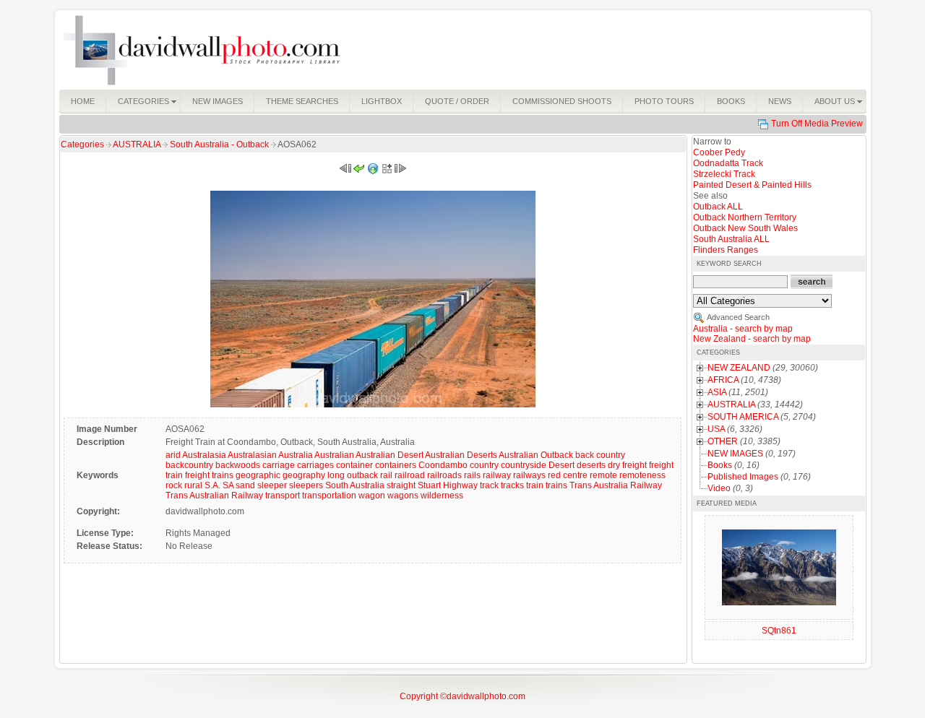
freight (634, 465)
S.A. (212, 485)
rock (173, 485)
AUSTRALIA (138, 144)
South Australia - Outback (220, 144)
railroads (444, 475)
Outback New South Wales (745, 228)
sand (245, 485)
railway (497, 475)
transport (282, 495)
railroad (410, 475)
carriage (278, 465)
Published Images (742, 477)
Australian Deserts (461, 455)
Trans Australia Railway (615, 485)
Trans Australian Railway (214, 495)
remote (603, 475)
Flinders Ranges (725, 250)
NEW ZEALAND (738, 368)
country (484, 465)
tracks (512, 485)
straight (401, 485)
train (534, 485)
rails (472, 475)
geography (304, 475)
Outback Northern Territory (744, 217)
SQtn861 (779, 631)
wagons (402, 495)
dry (614, 465)
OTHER (722, 441)
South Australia (354, 485)
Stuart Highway (448, 485)
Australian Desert (389, 455)
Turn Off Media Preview (817, 123)
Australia (295, 455)
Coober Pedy (719, 152)
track (489, 485)
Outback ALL (718, 207)
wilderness (442, 495)
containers (395, 465)
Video (719, 488)
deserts (591, 465)
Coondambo (443, 465)
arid (173, 455)
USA (716, 429)
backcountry (189, 465)
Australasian (252, 455)
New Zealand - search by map (752, 339)
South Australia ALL (731, 239)
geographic (258, 475)
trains (556, 485)
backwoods (237, 465)
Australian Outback (536, 455)
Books (719, 465)
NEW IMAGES (735, 454)
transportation (329, 495)
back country (600, 455)
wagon (371, 495)
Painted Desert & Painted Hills (752, 185)
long (336, 475)
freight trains (209, 475)
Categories (82, 144)
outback (362, 475)
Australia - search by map (743, 329)
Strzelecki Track (724, 174)
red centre (568, 475)
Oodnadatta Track (728, 163)
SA (228, 485)
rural (193, 485)
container (354, 465)
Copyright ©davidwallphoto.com (462, 696)
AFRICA (723, 380)
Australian (334, 455)
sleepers (306, 485)
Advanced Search (738, 317)
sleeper (272, 485)
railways (529, 475)
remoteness (642, 475)
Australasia (204, 455)
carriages (315, 465)
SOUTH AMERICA (742, 417)
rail (386, 475)
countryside (523, 465)
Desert (561, 465)
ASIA (716, 392)
